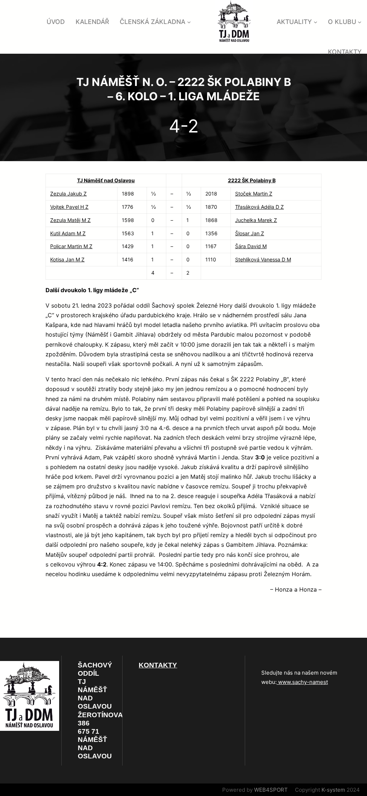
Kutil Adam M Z (68, 233)
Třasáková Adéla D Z (259, 207)
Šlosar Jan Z (249, 233)
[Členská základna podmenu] (189, 22)
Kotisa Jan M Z (67, 259)
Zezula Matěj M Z (70, 220)
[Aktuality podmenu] (316, 22)
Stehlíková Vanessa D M (263, 259)
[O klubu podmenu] (360, 22)
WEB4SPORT (271, 789)
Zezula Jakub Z (68, 193)
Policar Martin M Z (71, 246)
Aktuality (294, 21)
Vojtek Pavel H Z (69, 207)
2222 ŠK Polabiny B (252, 180)
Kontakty (158, 665)
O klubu (342, 21)
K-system (333, 789)
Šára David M (251, 246)
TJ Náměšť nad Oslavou (106, 180)
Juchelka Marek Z (256, 220)
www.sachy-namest (302, 682)
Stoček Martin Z (253, 193)
